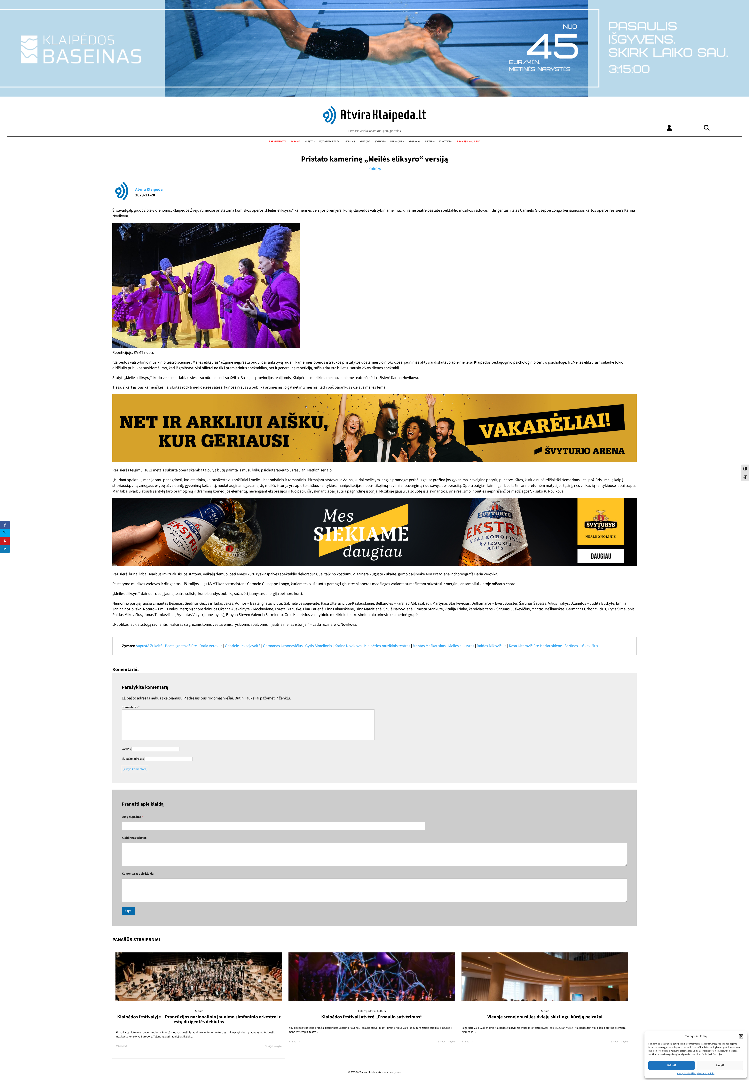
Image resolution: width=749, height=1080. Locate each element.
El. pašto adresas (133, 759)
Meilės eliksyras (461, 646)
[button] (741, 1036)
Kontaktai (446, 142)
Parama (295, 142)
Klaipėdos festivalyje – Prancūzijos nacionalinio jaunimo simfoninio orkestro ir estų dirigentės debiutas (199, 1019)
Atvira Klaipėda (149, 189)
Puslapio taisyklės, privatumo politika (695, 1073)
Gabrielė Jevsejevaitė (242, 646)
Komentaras (131, 707)
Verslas (350, 142)
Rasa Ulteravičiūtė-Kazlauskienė (535, 646)
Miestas (310, 142)
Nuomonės (397, 142)
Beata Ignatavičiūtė (181, 646)
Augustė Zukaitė (149, 646)
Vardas (126, 749)
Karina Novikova (348, 646)
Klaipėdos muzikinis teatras (387, 646)
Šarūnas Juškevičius (581, 646)
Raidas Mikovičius (491, 646)
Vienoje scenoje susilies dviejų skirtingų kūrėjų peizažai (545, 1016)
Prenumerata (277, 142)
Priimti (671, 1065)
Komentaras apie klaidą (138, 874)
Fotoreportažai (329, 142)
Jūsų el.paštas (132, 817)
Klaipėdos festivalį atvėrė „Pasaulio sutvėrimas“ (372, 1016)
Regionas (414, 142)
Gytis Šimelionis (318, 646)
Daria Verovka (210, 646)
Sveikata (380, 142)
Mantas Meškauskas (429, 646)
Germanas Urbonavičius (283, 646)
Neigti (720, 1065)
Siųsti (128, 911)
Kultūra (365, 142)
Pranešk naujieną (468, 142)
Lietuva (430, 142)
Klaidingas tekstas (134, 838)
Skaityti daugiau (273, 1046)
